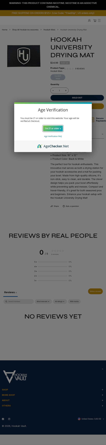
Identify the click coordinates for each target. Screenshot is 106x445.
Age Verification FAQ (53, 136)
